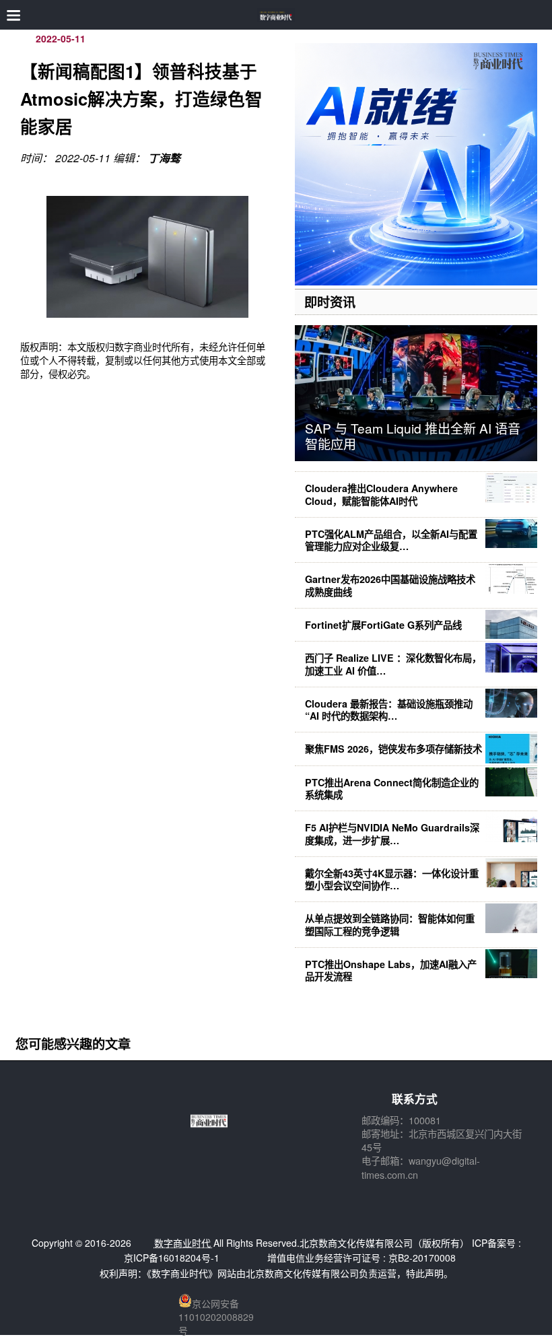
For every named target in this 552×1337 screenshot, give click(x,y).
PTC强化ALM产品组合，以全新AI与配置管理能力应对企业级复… (391, 540)
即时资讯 (329, 301)
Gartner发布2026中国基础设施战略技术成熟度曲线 (390, 585)
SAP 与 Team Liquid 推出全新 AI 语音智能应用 (412, 435)
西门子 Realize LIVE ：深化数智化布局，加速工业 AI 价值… (393, 664)
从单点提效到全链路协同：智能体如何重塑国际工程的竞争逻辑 (390, 924)
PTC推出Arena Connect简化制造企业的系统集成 (392, 788)
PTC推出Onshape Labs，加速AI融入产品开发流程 (391, 970)
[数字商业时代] (276, 15)
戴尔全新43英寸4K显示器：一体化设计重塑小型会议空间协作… (392, 879)
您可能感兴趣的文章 (73, 1043)
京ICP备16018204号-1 (171, 1257)
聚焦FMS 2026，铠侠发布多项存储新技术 (393, 748)
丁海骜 (164, 158)
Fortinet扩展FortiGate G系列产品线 (383, 624)
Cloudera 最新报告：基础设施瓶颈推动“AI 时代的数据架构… (389, 709)
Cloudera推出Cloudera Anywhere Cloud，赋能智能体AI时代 (381, 494)
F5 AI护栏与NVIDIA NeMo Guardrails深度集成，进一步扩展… (392, 833)
